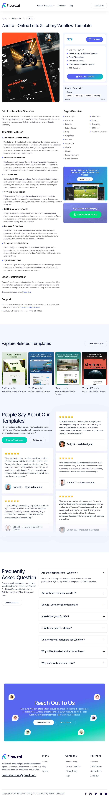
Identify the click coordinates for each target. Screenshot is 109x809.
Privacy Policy (71, 771)
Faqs (67, 776)
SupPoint (6, 388)
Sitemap (60, 793)
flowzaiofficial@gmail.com (29, 307)
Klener (58, 388)
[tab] (73, 578)
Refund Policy (71, 762)
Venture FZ (87, 388)
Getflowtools (95, 771)
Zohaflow (94, 776)
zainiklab (94, 762)
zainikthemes (96, 766)
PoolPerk (32, 388)
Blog (71, 5)
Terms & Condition (73, 766)
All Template (16, 18)
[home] (11, 5)
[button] (45, 5)
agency (45, 771)
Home (4, 18)
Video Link (27, 292)
